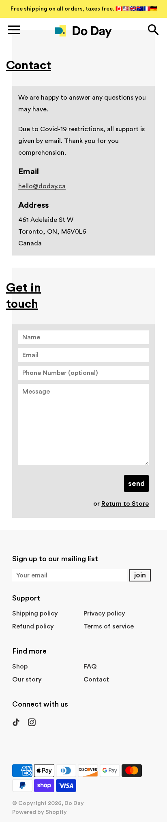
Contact (96, 679)
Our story (27, 679)
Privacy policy (104, 613)
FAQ (90, 666)
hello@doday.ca (42, 186)
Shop (20, 666)
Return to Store (125, 503)
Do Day (74, 803)
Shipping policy (35, 613)
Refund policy (33, 626)
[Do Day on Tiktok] (17, 726)
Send (136, 483)
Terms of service (109, 626)
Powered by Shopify (39, 812)
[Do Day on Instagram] (31, 726)
